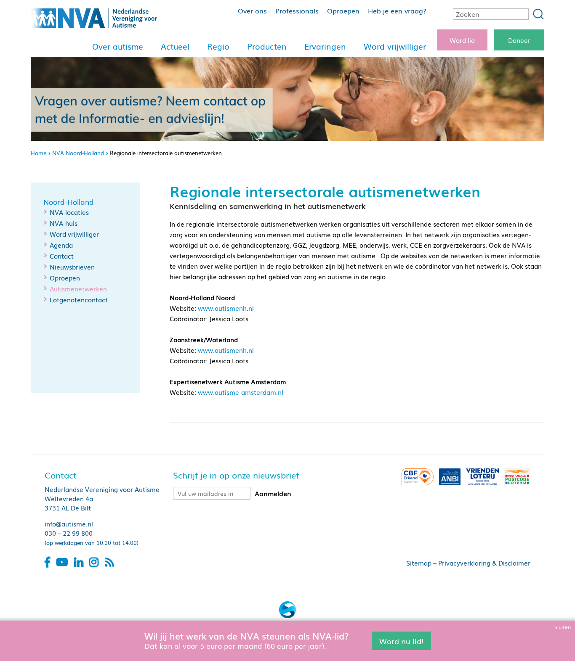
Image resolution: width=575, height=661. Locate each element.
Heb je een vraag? (397, 10)
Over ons (252, 10)
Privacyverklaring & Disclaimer (484, 562)
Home (38, 153)
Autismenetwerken (78, 288)
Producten (267, 46)
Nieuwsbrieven (72, 266)
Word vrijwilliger (395, 46)
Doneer (519, 40)
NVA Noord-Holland (78, 153)
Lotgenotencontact (79, 299)
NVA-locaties (69, 212)
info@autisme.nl (69, 523)
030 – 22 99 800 (69, 532)
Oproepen (343, 10)
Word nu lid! (401, 640)
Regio (218, 46)
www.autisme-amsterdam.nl (240, 392)
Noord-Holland (68, 201)
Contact (62, 255)
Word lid (462, 40)
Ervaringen (325, 46)
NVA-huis (63, 222)
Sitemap (418, 562)
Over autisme (117, 46)
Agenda (61, 244)
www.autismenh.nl (226, 307)
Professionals (297, 10)
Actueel (175, 46)
